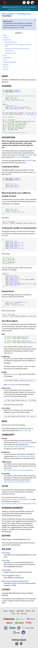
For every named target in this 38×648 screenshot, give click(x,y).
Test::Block (9, 91)
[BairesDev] (9, 619)
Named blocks (9, 51)
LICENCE (5, 69)
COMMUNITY (7, 57)
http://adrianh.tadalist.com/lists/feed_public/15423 (19, 503)
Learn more (26, 9)
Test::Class (5, 560)
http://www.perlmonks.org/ (25, 456)
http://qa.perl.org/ (24, 442)
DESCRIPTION (7, 40)
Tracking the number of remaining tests (17, 48)
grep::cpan (20, 611)
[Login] (32, 2)
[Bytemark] (20, 619)
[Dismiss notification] (35, 20)
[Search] (24, 2)
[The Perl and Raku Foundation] (23, 632)
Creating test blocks (11, 42)
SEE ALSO (6, 67)
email (19, 27)
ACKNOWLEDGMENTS (9, 62)
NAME (5, 35)
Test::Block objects (10, 53)
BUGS (4, 55)
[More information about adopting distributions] (22, 27)
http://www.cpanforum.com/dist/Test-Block (18, 470)
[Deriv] (9, 622)
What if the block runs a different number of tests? (18, 45)
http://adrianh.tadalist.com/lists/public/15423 (17, 499)
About (5, 611)
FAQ (33, 611)
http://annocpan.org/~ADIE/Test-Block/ (17, 482)
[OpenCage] (16, 632)
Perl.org (23, 613)
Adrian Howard (8, 14)
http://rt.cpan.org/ (24, 430)
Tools (13, 613)
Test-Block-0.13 (23, 14)
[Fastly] (29, 622)
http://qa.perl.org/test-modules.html (15, 581)
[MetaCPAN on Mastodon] (23, 643)
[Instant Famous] (19, 628)
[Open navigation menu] (28, 2)
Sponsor (12, 611)
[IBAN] (12, 628)
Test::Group (6, 553)
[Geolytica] (5, 628)
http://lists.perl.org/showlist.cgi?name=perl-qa (19, 447)
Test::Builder (29, 155)
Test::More (9, 90)
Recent (28, 611)
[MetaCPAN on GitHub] (16, 643)
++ (34, 14)
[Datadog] (31, 619)
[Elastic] (19, 622)
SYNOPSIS (6, 37)
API (18, 613)
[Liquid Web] (28, 628)
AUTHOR (5, 64)
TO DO (5, 60)
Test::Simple (6, 576)
